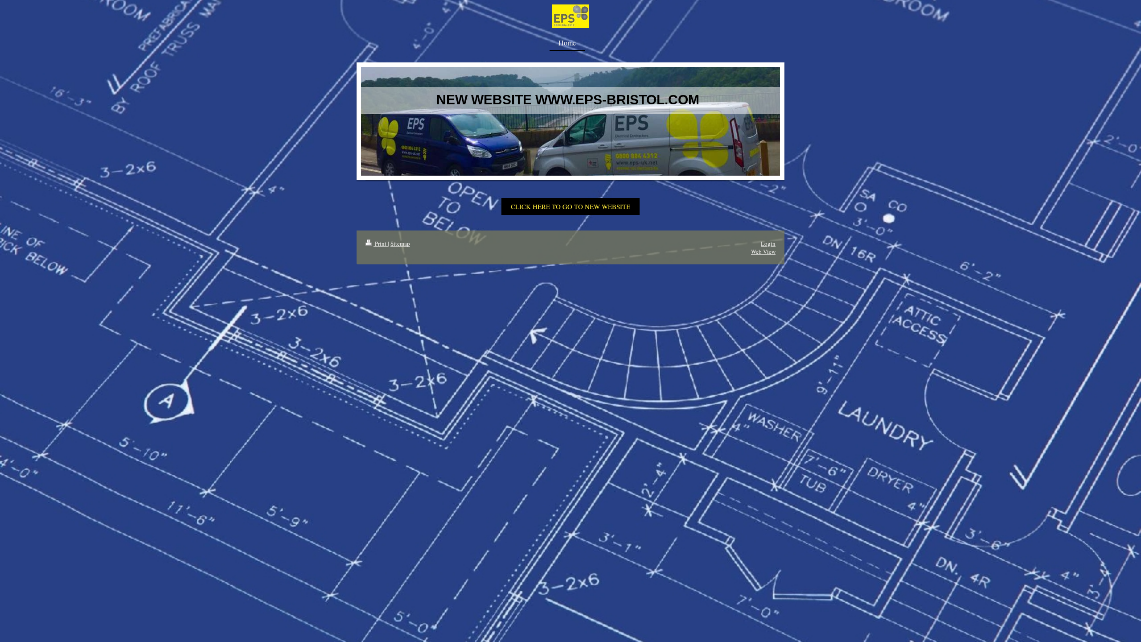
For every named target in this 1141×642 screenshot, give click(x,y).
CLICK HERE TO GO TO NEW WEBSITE (570, 206)
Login (768, 243)
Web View (763, 251)
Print (380, 243)
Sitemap (400, 243)
